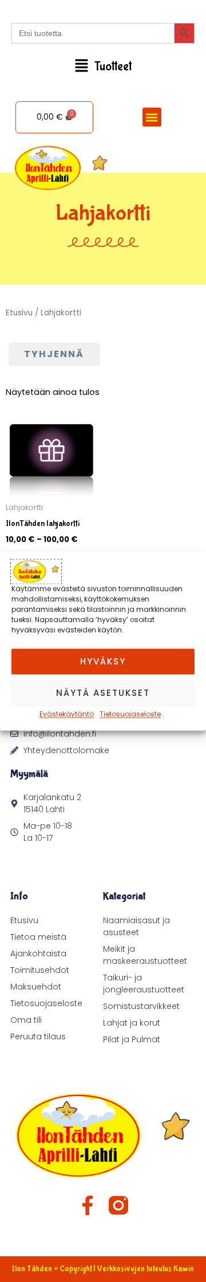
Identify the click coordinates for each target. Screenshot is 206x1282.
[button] (103, 66)
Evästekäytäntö (66, 714)
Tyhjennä (54, 354)
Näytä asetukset (103, 693)
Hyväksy (103, 661)
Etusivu (19, 312)
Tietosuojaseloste (130, 714)
